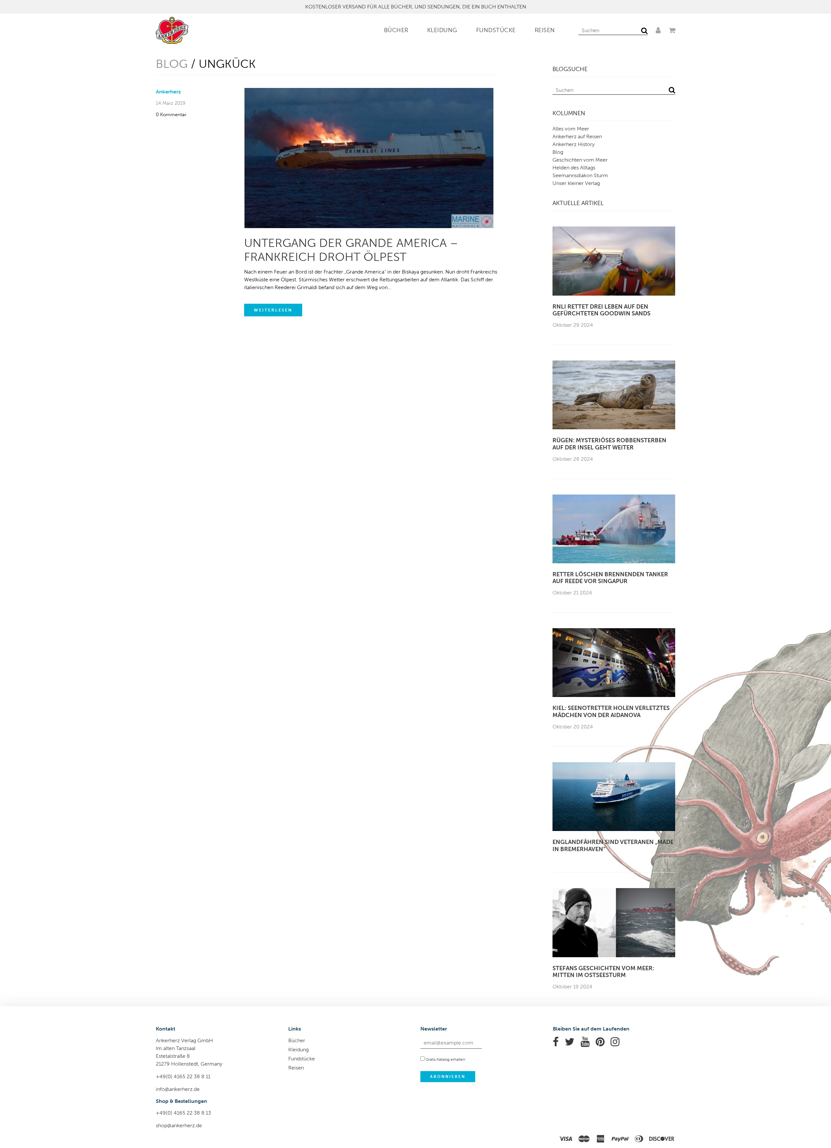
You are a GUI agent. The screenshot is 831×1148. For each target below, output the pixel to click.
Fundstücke (496, 30)
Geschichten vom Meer (580, 160)
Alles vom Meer (570, 129)
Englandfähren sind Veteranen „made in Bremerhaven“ (613, 846)
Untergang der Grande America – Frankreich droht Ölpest (351, 250)
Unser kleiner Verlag (576, 183)
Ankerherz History (573, 144)
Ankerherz (168, 92)
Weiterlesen (273, 310)
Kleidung (442, 30)
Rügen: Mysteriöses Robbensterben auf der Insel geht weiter (609, 444)
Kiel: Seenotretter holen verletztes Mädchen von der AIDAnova (611, 712)
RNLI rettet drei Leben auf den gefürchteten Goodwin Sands (601, 310)
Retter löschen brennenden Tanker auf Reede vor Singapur (610, 578)
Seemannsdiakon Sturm (580, 175)
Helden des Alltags (573, 168)
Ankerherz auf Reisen (577, 136)
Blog (172, 64)
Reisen (545, 30)
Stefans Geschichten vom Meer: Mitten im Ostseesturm (603, 972)
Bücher (396, 30)
